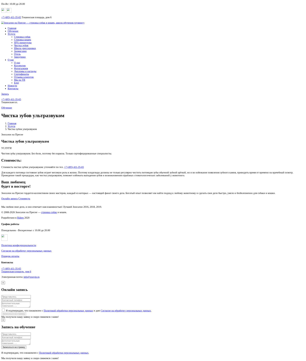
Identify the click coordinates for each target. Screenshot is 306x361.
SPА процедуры (23, 42)
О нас (11, 59)
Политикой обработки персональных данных (68, 310)
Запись (5, 94)
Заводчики (20, 57)
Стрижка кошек (22, 39)
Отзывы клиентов (24, 77)
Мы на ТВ (19, 80)
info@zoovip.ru (32, 277)
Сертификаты (21, 74)
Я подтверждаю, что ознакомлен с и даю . (79, 310)
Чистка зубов (21, 45)
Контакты (13, 88)
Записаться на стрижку (14, 314)
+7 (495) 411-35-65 (74, 167)
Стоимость (24, 198)
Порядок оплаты (10, 256)
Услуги (11, 34)
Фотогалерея (21, 68)
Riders (20, 217)
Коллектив (20, 65)
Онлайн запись (9, 198)
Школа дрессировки (25, 48)
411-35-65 (11, 17)
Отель (17, 54)
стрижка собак (49, 212)
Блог (16, 82)
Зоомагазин (20, 51)
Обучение (13, 31)
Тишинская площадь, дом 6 (16, 271)
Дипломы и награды (25, 71)
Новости (12, 85)
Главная (12, 28)
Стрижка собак (22, 36)
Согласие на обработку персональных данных (26, 250)
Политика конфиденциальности (18, 245)
